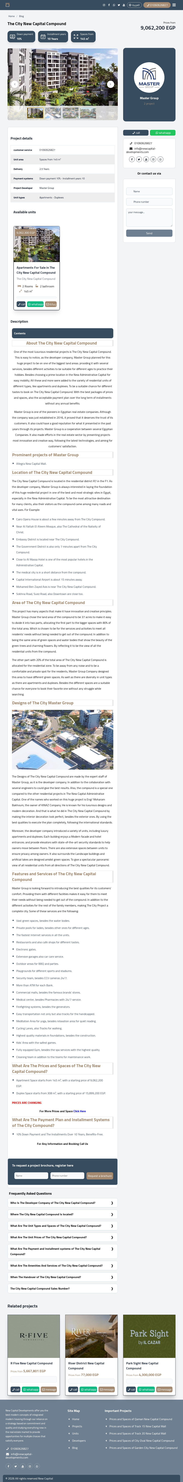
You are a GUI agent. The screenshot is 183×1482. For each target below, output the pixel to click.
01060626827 (47, 150)
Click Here (79, 1111)
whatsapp (37, 304)
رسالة (53, 304)
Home (11, 16)
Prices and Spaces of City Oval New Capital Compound (141, 1440)
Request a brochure (100, 1176)
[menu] (174, 5)
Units (75, 1433)
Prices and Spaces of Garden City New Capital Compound (143, 1447)
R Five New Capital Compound (32, 1363)
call (23, 304)
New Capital (45, 1478)
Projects (77, 1426)
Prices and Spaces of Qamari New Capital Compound (140, 1419)
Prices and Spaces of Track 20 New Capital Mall (137, 1433)
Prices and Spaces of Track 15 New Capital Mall (137, 1426)
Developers (79, 1440)
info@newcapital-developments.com (141, 150)
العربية (136, 5)
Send (149, 233)
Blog (21, 16)
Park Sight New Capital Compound (142, 1366)
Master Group (149, 98)
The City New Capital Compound (36, 279)
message (51, 1389)
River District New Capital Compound (86, 1366)
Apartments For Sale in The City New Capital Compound (36, 270)
